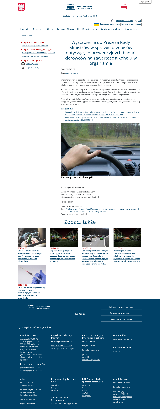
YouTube (85, 393)
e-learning (117, 351)
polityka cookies (119, 399)
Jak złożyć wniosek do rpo (121, 307)
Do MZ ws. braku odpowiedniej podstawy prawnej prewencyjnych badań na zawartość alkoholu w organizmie (31, 292)
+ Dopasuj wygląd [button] (145, 2)
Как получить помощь (121, 319)
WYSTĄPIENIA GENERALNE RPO (35, 56)
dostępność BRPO (120, 394)
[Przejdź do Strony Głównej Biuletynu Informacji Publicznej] (124, 6)
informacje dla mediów (122, 339)
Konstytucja (89, 29)
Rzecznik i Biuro (43, 29)
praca (84, 354)
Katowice (55, 385)
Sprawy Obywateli (68, 29)
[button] (67, 153)
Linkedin (85, 390)
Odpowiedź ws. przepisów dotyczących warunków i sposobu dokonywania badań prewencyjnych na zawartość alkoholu (63, 256)
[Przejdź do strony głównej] (80, 7)
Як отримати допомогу (121, 313)
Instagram (86, 396)
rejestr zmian (118, 402)
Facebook (86, 385)
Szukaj (112, 20)
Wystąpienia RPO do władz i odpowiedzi (38, 53)
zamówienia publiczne (91, 360)
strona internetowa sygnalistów (64, 403)
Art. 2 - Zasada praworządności (35, 45)
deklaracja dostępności (122, 397)
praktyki (85, 357)
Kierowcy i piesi (32, 63)
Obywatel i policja (33, 67)
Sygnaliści (131, 29)
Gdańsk (54, 388)
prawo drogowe (71, 73)
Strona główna (26, 35)
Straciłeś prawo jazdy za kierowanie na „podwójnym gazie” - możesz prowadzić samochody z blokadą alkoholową (30, 256)
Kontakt (25, 29)
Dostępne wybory (111, 29)
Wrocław (54, 390)
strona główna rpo (38, 308)
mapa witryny (118, 391)
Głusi (135, 20)
